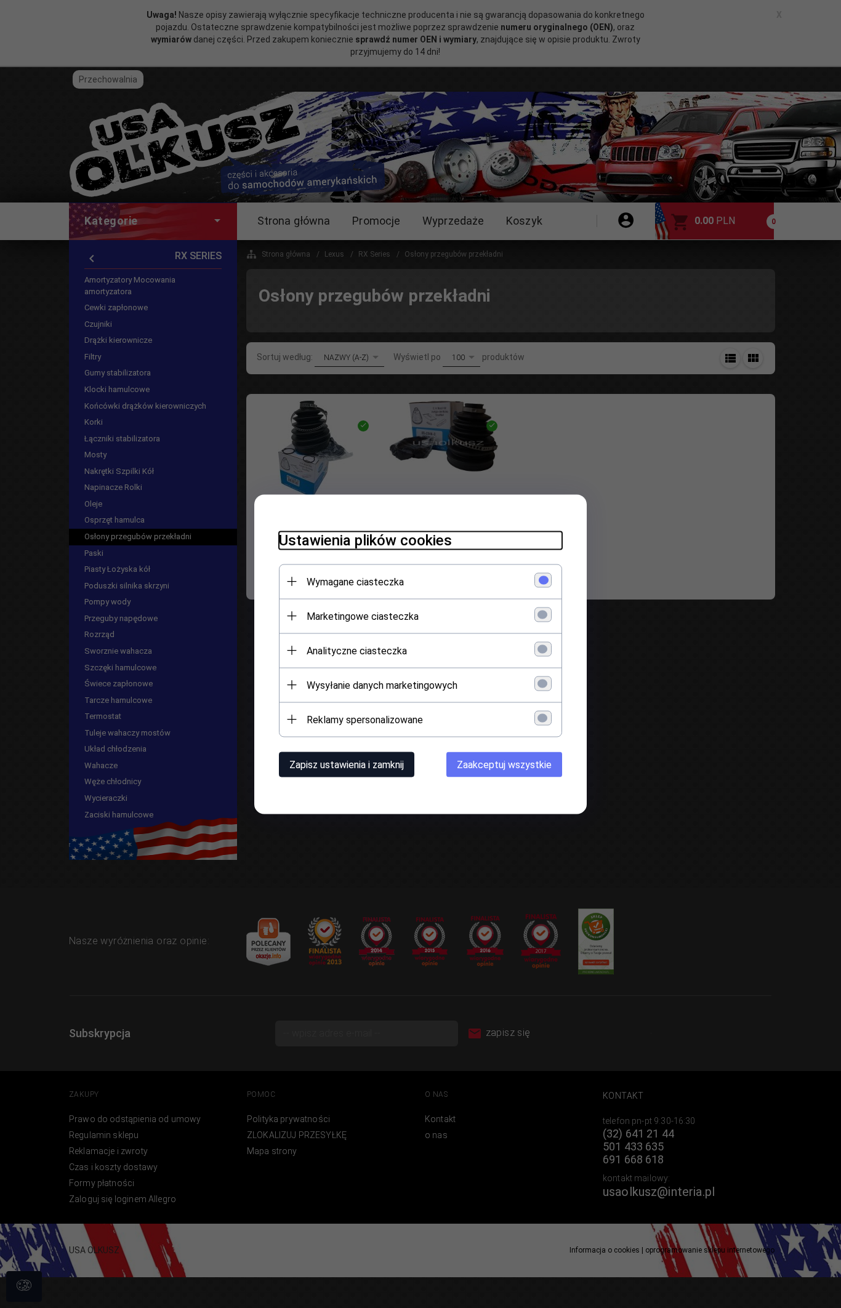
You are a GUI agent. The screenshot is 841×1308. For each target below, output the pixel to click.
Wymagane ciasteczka (355, 581)
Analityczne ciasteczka (357, 650)
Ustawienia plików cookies (365, 539)
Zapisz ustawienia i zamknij (346, 764)
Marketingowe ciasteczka (363, 616)
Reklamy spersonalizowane (365, 719)
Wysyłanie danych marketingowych (382, 685)
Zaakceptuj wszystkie (504, 764)
